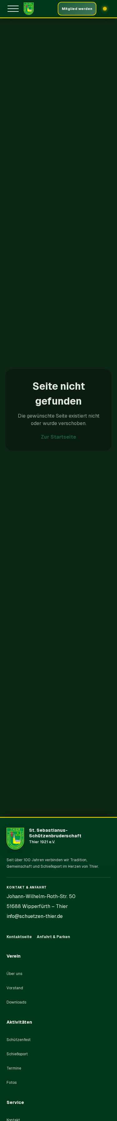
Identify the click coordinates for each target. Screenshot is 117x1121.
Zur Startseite (58, 437)
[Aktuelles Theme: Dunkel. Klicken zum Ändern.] (105, 9)
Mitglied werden (77, 9)
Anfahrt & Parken (53, 936)
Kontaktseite (19, 936)
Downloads (16, 1002)
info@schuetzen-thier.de (35, 916)
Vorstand (15, 988)
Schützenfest (19, 1039)
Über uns (14, 973)
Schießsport (17, 1054)
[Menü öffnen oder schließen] (14, 9)
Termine (14, 1068)
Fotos (12, 1082)
